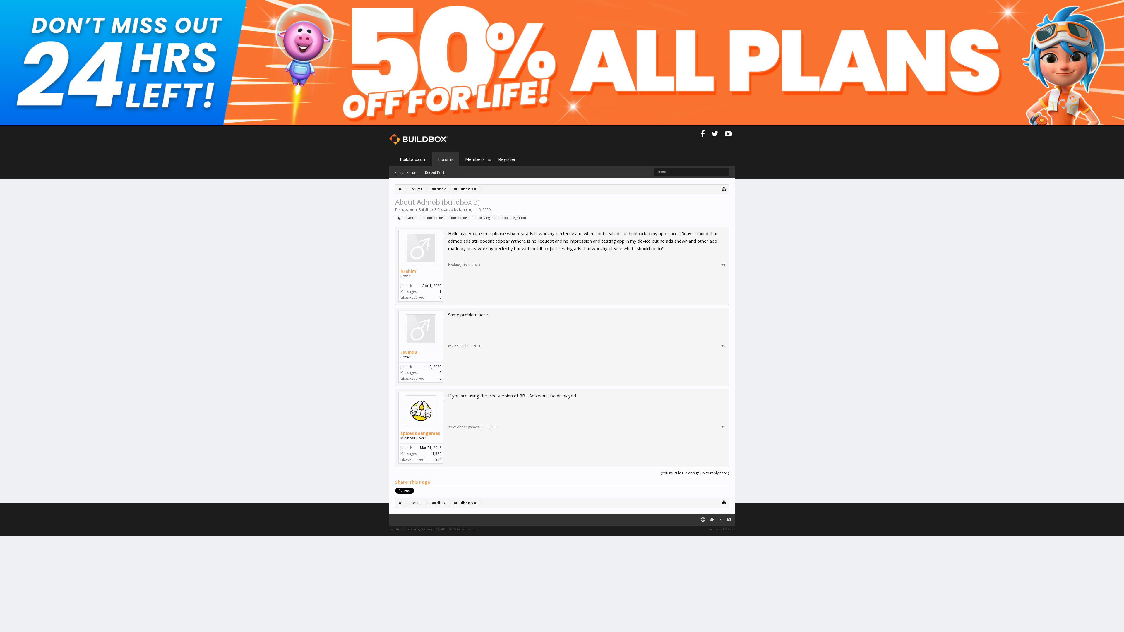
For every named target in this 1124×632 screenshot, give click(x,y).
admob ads (434, 217)
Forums (445, 159)
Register (507, 159)
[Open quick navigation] (724, 188)
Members (475, 159)
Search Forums (407, 172)
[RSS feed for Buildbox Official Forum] (729, 520)
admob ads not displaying (470, 217)
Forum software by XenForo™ (434, 529)
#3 (723, 427)
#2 (723, 346)
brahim (465, 209)
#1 (723, 265)
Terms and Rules (720, 529)
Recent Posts (435, 172)
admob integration (511, 217)
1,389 (436, 453)
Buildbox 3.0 (429, 209)
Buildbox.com (413, 159)
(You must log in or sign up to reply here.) (695, 472)
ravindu (408, 352)
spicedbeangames (420, 433)
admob (413, 217)
